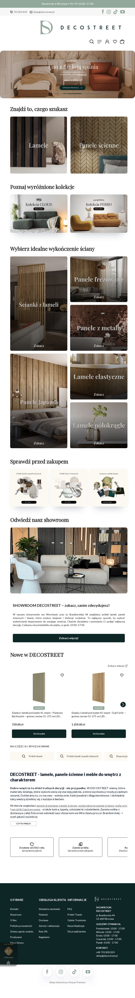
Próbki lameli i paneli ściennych (82, 756)
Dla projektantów (77, 931)
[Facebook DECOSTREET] (103, 11)
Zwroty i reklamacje (49, 926)
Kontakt (14, 909)
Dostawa (43, 920)
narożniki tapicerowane (25, 809)
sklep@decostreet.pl (43, 12)
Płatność (43, 914)
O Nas (13, 920)
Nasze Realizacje (76, 926)
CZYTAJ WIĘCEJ (23, 823)
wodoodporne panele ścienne (96, 805)
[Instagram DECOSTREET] (109, 11)
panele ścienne (68, 805)
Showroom (16, 914)
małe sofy (121, 805)
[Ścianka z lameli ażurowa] (39, 303)
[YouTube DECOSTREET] (122, 11)
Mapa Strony (17, 942)
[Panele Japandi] (39, 401)
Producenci (16, 937)
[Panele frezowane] (98, 279)
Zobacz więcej (38, 169)
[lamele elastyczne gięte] (98, 376)
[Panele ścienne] (98, 145)
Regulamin (44, 937)
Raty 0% (43, 931)
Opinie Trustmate (77, 920)
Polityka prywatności (21, 926)
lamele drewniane (47, 805)
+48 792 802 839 (105, 952)
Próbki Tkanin (75, 914)
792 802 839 (20, 12)
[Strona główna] (80, 27)
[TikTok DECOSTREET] (115, 11)
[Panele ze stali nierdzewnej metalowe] (98, 328)
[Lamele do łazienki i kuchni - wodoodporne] (67, 74)
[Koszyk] (123, 41)
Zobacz (39, 346)
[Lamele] (38, 145)
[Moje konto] (107, 42)
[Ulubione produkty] (115, 42)
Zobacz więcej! (69, 638)
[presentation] (14, 704)
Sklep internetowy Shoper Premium (67, 982)
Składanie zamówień (49, 909)
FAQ (70, 909)
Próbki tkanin (36, 756)
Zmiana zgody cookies (21, 931)
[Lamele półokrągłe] (98, 425)
